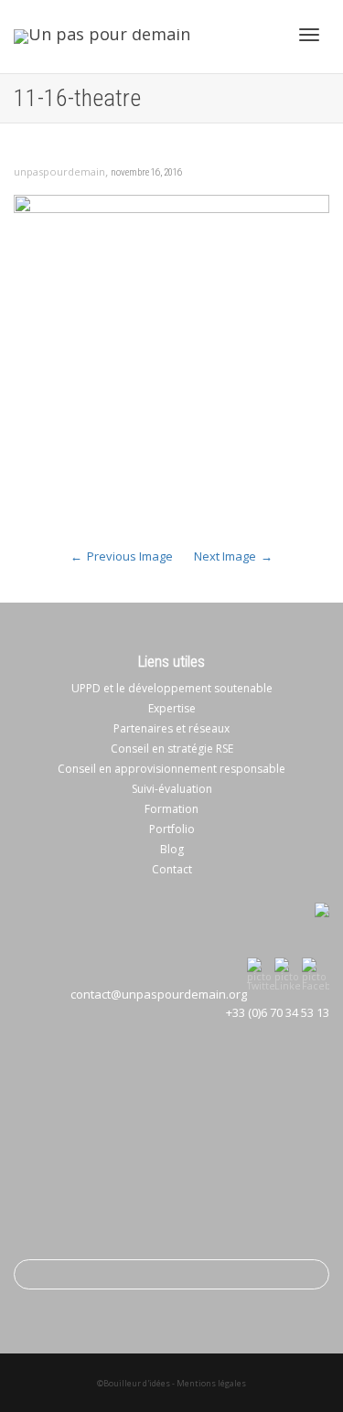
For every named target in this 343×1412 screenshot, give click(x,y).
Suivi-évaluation (172, 789)
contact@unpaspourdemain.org (158, 994)
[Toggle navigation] (309, 34)
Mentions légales (211, 1383)
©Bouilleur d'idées (133, 1383)
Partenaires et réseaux (171, 728)
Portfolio (172, 829)
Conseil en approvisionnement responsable (171, 768)
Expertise (172, 708)
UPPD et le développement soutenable (172, 688)
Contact (172, 869)
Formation (171, 809)
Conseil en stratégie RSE (172, 748)
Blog (172, 849)
